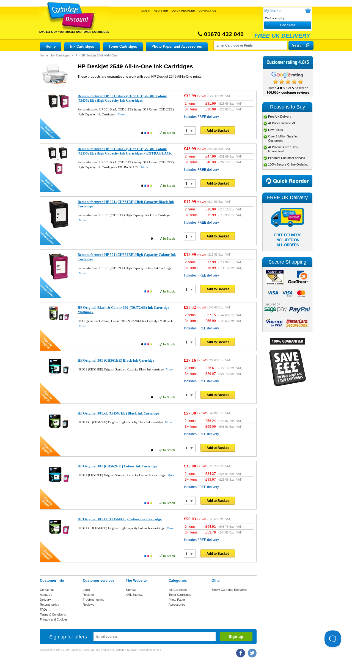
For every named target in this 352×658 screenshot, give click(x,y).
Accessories (177, 604)
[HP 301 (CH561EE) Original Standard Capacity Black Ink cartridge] (59, 374)
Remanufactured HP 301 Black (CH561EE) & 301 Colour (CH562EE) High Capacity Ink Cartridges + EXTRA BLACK (125, 151)
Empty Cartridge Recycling (229, 589)
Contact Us (207, 10)
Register (161, 10)
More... (122, 114)
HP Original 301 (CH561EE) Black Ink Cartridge (116, 360)
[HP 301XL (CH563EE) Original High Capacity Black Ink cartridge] (59, 431)
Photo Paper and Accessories (177, 46)
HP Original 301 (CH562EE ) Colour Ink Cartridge (117, 466)
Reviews (88, 604)
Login (145, 10)
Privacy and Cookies (54, 619)
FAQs (44, 609)
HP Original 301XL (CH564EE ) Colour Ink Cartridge (120, 519)
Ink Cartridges (82, 46)
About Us (46, 594)
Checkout (287, 25)
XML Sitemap (134, 594)
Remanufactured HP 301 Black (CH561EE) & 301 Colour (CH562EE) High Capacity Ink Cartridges (122, 98)
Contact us (47, 589)
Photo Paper (177, 599)
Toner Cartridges (123, 46)
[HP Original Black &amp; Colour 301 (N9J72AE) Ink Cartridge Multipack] (59, 321)
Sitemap (131, 589)
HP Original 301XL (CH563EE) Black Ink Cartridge (118, 413)
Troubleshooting (93, 599)
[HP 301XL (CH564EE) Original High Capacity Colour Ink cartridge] (59, 537)
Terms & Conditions (53, 614)
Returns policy (49, 604)
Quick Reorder (183, 10)
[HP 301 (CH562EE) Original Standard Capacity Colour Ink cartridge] (59, 484)
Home (51, 46)
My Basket (273, 11)
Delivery (45, 599)
